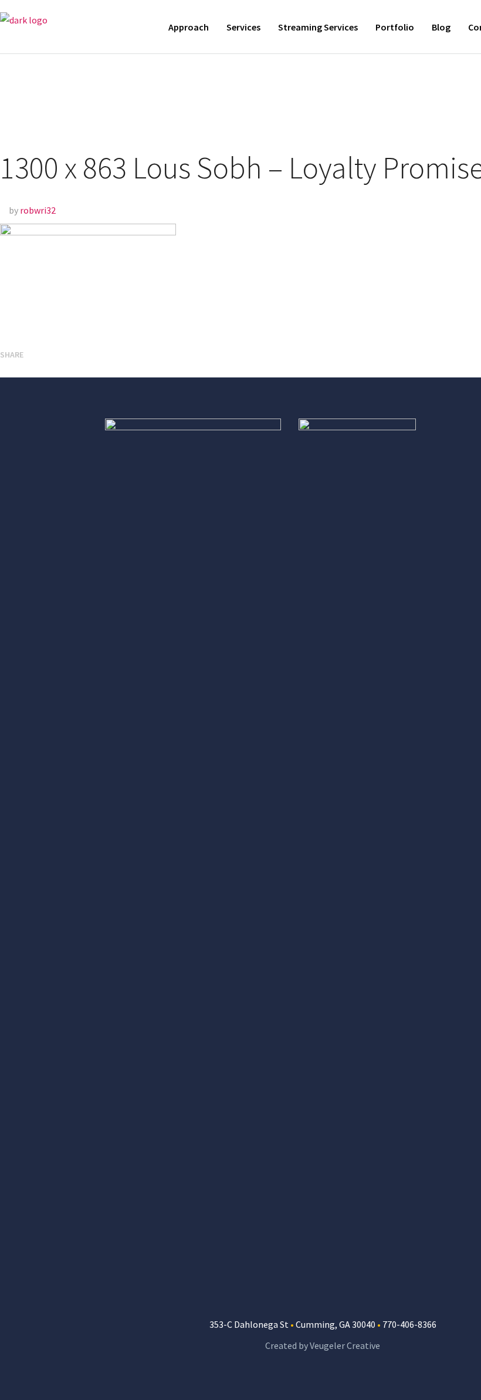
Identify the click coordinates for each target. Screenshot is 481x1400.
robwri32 (38, 210)
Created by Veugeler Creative (322, 1345)
